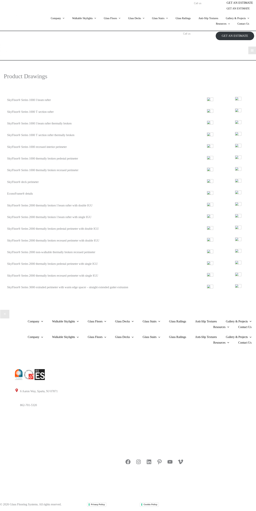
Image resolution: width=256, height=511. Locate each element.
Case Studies (22, 483)
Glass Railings (183, 18)
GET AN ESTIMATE (238, 8)
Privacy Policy (98, 504)
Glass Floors (22, 427)
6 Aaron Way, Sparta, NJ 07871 (39, 391)
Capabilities (132, 384)
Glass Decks (22, 441)
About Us (131, 370)
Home (128, 356)
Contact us (131, 447)
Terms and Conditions (123, 504)
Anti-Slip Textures (208, 18)
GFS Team (76, 504)
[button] (240, 3)
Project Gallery (24, 469)
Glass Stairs (22, 455)
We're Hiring (132, 398)
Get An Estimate (134, 433)
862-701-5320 (29, 405)
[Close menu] (5, 314)
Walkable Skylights (26, 413)
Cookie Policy (150, 504)
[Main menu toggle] (252, 50)
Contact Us (243, 23)
